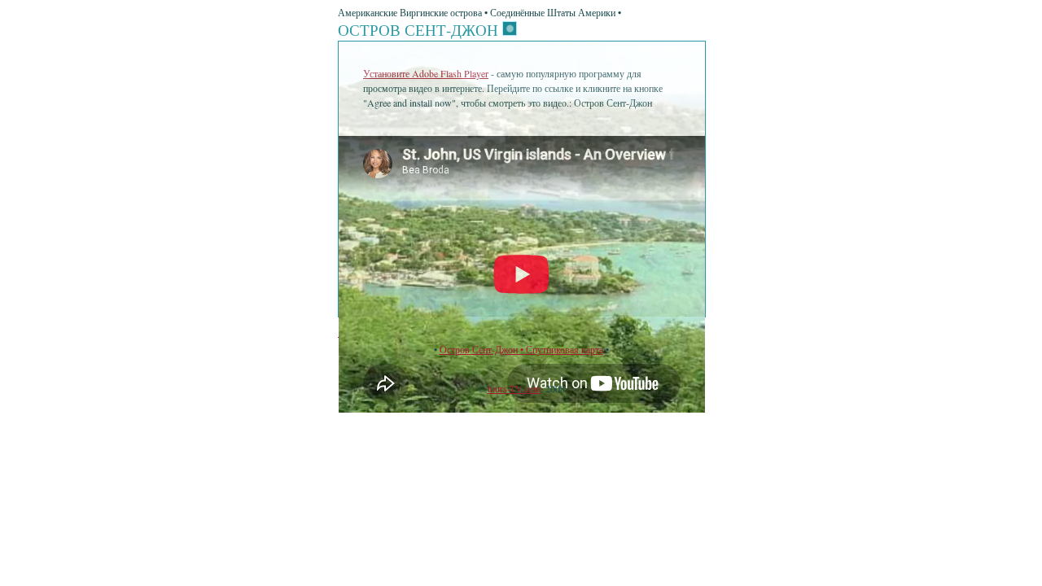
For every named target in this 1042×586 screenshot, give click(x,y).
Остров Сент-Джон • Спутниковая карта (521, 349)
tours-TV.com (514, 388)
